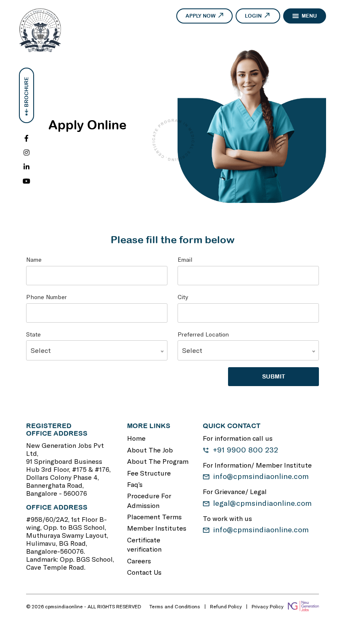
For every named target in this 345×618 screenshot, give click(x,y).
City (183, 296)
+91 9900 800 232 (245, 449)
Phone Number (46, 296)
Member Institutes (156, 528)
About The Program (157, 461)
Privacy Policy (268, 606)
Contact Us (144, 572)
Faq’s (135, 484)
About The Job (150, 450)
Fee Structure (149, 473)
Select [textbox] (41, 350)
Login (253, 16)
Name (34, 259)
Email (185, 259)
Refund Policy (226, 606)
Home (136, 438)
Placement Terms (154, 517)
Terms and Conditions (174, 606)
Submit (273, 376)
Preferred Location (203, 334)
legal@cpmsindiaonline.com (262, 503)
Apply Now (200, 16)
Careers (139, 561)
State (33, 334)
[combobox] (96, 350)
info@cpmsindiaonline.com (261, 476)
